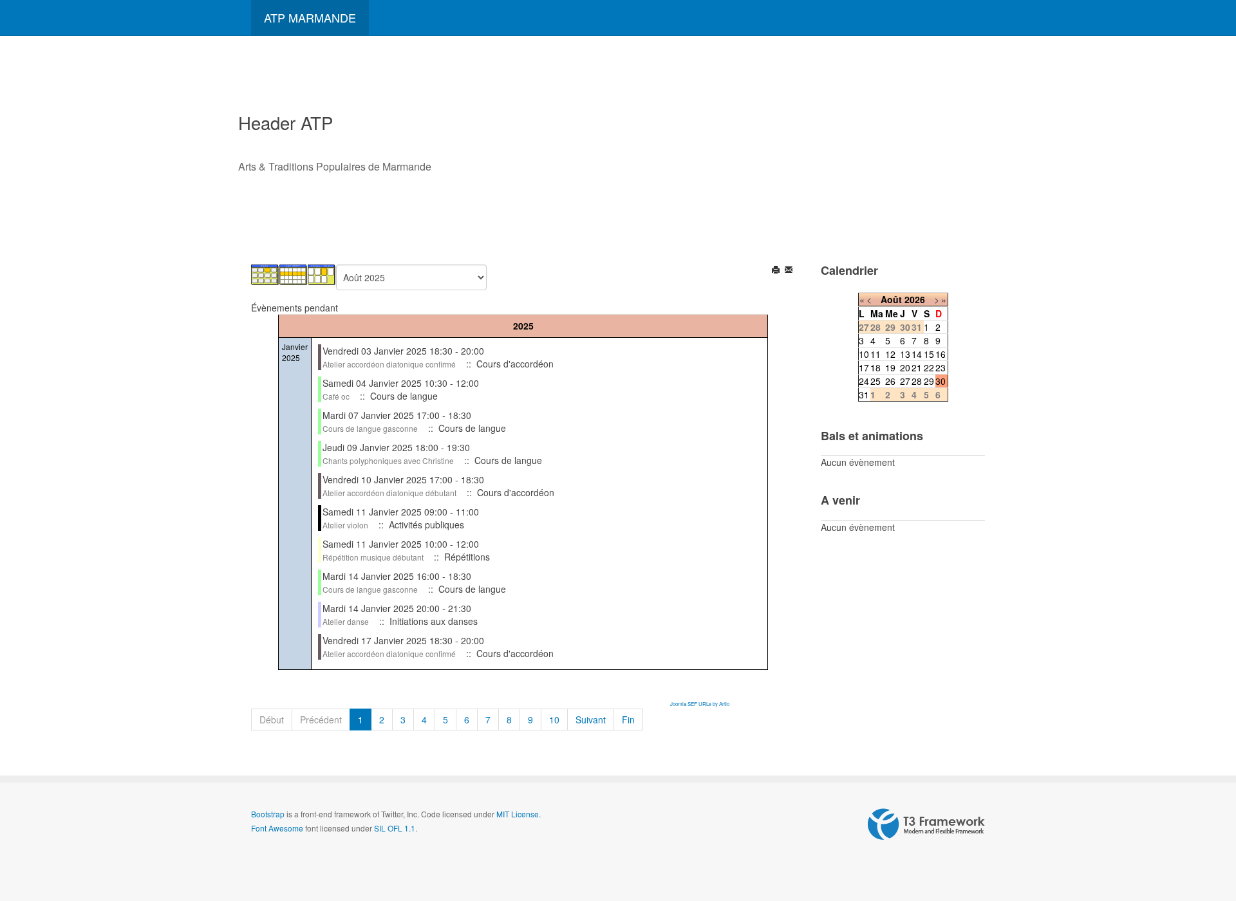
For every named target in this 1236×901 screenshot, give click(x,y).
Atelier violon (345, 524)
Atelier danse (346, 621)
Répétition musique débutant (373, 557)
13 (905, 354)
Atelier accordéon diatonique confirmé (389, 363)
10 (554, 719)
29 (929, 381)
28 (917, 381)
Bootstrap (268, 813)
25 (875, 381)
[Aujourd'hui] (322, 273)
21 (917, 367)
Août (891, 299)
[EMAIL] (789, 271)
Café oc (336, 396)
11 (875, 354)
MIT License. (518, 813)
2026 (914, 299)
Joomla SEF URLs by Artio (699, 703)
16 (940, 354)
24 (864, 381)
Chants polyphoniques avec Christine (388, 460)
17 (864, 367)
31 (864, 394)
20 (905, 367)
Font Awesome (277, 827)
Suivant (591, 719)
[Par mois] (265, 273)
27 (905, 381)
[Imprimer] (776, 271)
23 (940, 367)
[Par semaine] (293, 273)
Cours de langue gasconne (370, 428)
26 (890, 381)
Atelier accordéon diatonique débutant (389, 492)
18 (875, 367)
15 (929, 354)
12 (890, 354)
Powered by (926, 824)
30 (940, 381)
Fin (628, 719)
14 (917, 354)
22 (929, 367)
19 (890, 367)
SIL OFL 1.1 (394, 827)
